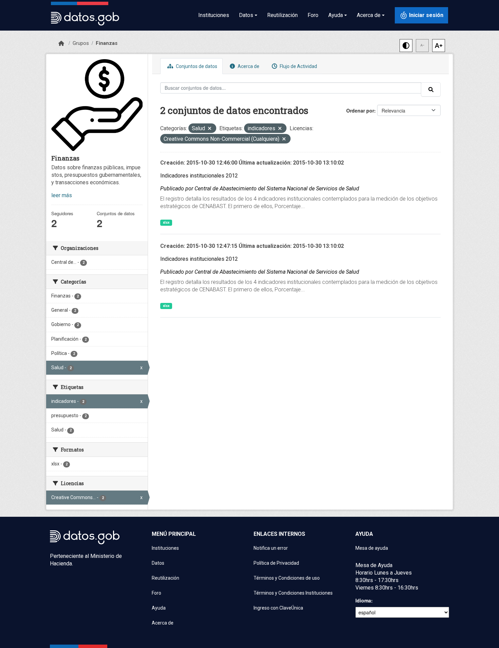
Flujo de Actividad (298, 66)
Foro (313, 15)
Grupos (81, 43)
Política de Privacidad (276, 563)
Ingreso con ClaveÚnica (278, 608)
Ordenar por (360, 110)
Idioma (363, 600)
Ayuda (159, 608)
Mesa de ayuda (371, 548)
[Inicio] (61, 43)
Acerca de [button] (369, 15)
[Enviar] (431, 89)
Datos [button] (246, 15)
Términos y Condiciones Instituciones (293, 593)
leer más (61, 195)
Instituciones (213, 15)
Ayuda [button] (335, 15)
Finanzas (106, 43)
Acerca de (248, 66)
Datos (158, 563)
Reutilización (282, 15)
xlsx (166, 222)
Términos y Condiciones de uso (287, 578)
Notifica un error (271, 548)
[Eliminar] (209, 129)
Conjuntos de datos (196, 66)
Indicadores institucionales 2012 (199, 175)
